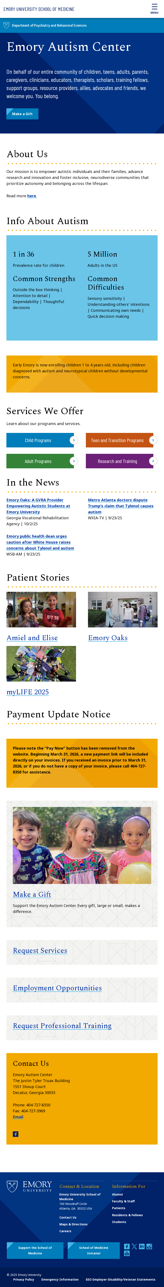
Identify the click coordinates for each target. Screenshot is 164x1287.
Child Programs (38, 440)
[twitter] (135, 1248)
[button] (22, 113)
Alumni (117, 1194)
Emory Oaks (108, 638)
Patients (118, 1208)
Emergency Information (60, 1279)
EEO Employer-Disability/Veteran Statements (120, 1279)
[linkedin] (142, 1248)
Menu (154, 13)
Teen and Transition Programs (117, 440)
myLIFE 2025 (27, 692)
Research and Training (117, 461)
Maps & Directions (73, 1224)
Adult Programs (38, 461)
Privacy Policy (23, 1279)
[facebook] (127, 1248)
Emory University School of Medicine (39, 9)
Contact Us (67, 1217)
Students (119, 1222)
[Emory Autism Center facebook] (15, 1135)
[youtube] (127, 1255)
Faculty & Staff (123, 1201)
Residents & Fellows (127, 1215)
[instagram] (149, 1248)
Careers (65, 1231)
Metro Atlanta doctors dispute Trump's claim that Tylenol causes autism (121, 505)
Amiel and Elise (32, 638)
